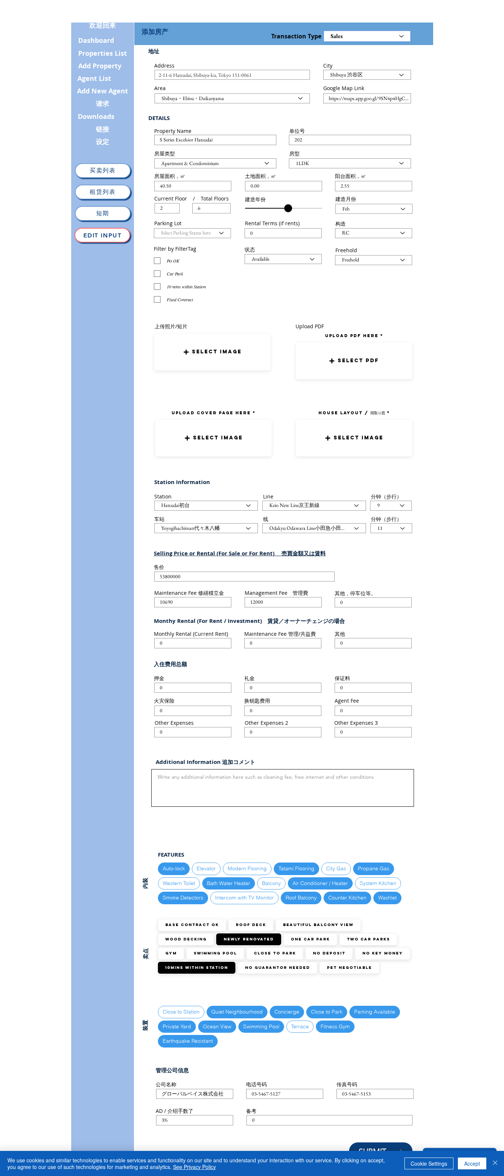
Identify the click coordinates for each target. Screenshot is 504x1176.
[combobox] (232, 75)
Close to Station (181, 1011)
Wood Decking (186, 939)
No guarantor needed (277, 967)
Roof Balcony (301, 897)
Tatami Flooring (296, 868)
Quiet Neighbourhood (237, 1011)
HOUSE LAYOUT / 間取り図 (351, 413)
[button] (212, 352)
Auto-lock (174, 868)
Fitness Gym (335, 1026)
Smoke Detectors (183, 897)
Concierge (287, 1011)
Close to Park (275, 953)
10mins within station (196, 967)
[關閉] (495, 1163)
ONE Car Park (310, 939)
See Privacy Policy (194, 1166)
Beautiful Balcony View (318, 924)
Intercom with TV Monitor (244, 897)
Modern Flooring (247, 868)
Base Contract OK (192, 924)
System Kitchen (378, 883)
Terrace (300, 1026)
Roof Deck (251, 924)
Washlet (387, 897)
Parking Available (374, 1011)
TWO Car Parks (368, 939)
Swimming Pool (215, 953)
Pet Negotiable (349, 967)
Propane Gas (373, 868)
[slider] (288, 208)
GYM (171, 953)
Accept (472, 1163)
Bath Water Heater (228, 883)
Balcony (271, 883)
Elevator (206, 868)
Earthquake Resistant (188, 1041)
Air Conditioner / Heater (320, 883)
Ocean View (217, 1026)
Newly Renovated (249, 939)
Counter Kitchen (347, 897)
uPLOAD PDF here (352, 335)
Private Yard (177, 1026)
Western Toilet (179, 883)
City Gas (336, 868)
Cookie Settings (429, 1163)
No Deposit (329, 953)
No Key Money (382, 953)
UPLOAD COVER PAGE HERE (211, 413)
